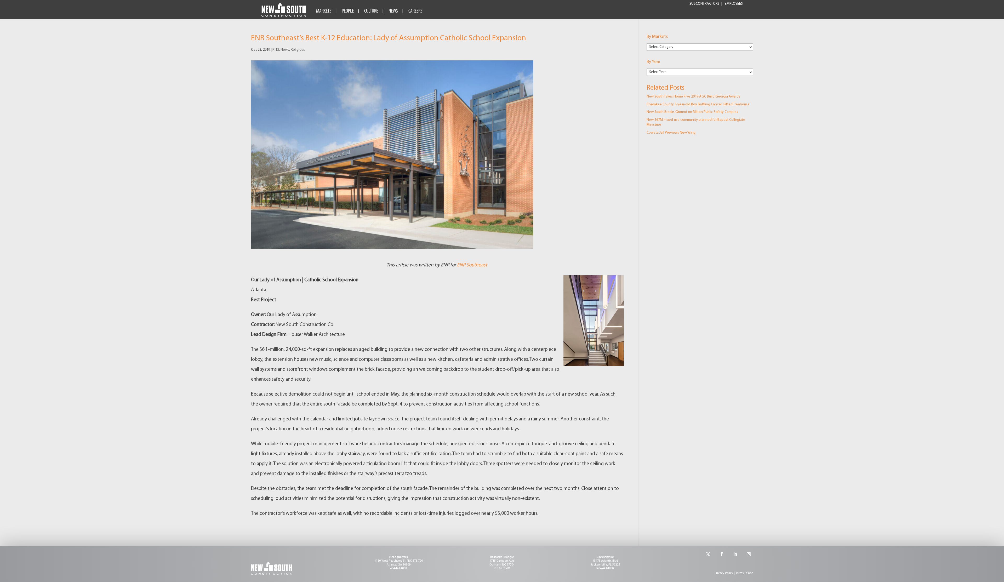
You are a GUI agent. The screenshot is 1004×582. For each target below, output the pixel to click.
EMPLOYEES (734, 4)
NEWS (393, 11)
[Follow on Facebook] (721, 554)
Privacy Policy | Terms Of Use (734, 573)
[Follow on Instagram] (749, 554)
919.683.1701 (502, 568)
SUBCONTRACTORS (704, 4)
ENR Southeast (472, 265)
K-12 (275, 50)
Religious (298, 50)
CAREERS (415, 11)
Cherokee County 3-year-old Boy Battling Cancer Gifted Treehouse (698, 104)
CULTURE (371, 11)
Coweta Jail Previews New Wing (671, 133)
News (285, 50)
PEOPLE (348, 11)
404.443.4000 (398, 568)
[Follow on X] (708, 554)
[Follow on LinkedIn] (735, 554)
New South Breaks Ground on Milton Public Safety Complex (692, 112)
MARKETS (323, 11)
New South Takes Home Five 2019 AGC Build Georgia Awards (693, 97)
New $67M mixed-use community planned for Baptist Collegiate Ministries (696, 122)
